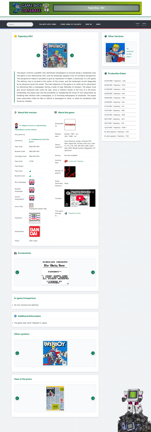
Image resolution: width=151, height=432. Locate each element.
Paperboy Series (74, 213)
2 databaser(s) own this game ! (39, 140)
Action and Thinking (75, 161)
